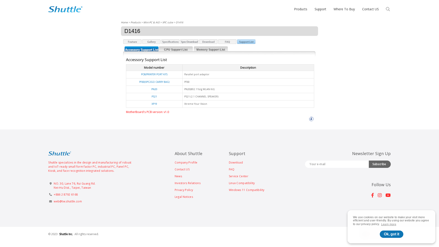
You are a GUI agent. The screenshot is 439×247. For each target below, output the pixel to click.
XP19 (154, 103)
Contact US (370, 9)
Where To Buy (344, 9)
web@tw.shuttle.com (68, 201)
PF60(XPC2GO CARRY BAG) (154, 81)
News (178, 176)
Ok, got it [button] (391, 234)
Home (124, 22)
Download (236, 162)
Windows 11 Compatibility (247, 190)
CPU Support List (175, 49)
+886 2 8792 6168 (66, 194)
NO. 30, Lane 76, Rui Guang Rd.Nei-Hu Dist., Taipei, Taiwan (75, 186)
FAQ (232, 169)
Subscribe (379, 164)
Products (300, 9)
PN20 (154, 89)
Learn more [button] (388, 224)
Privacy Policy (184, 190)
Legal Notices (184, 197)
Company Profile (186, 162)
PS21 (154, 96)
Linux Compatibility (242, 183)
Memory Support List (210, 49)
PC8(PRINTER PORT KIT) (154, 74)
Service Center (238, 176)
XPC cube (167, 22)
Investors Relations (188, 183)
